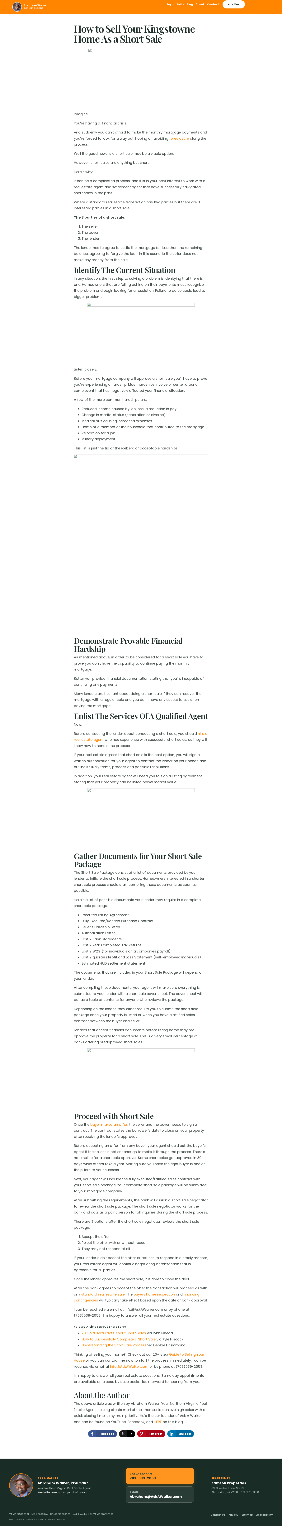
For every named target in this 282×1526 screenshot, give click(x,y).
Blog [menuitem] (190, 4)
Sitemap (247, 1514)
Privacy (233, 1514)
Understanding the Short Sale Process (114, 1345)
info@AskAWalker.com (129, 1366)
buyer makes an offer (108, 1124)
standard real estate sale (103, 1294)
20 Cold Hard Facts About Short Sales (114, 1333)
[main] (141, 736)
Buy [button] (169, 4)
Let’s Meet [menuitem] (234, 4)
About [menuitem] (200, 4)
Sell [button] (179, 4)
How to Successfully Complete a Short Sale (119, 1339)
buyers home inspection (154, 1294)
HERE (158, 1421)
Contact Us (217, 1514)
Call (44, 1519)
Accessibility (264, 1514)
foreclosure (179, 138)
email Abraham (57, 1519)
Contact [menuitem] (213, 4)
